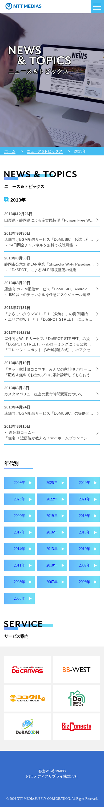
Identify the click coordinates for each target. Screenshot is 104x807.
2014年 (19, 549)
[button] (97, 6)
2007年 (52, 582)
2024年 (84, 483)
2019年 (52, 516)
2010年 (52, 565)
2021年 (84, 499)
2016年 (52, 532)
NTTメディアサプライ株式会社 (52, 776)
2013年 (52, 549)
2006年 (84, 582)
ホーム (9, 151)
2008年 (19, 582)
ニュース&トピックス (45, 151)
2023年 (19, 499)
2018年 (84, 516)
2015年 (84, 532)
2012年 (84, 549)
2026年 (19, 483)
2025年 (52, 483)
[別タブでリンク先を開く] (27, 669)
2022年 (52, 499)
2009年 (84, 565)
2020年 (19, 516)
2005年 (19, 598)
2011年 (19, 565)
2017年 (19, 532)
